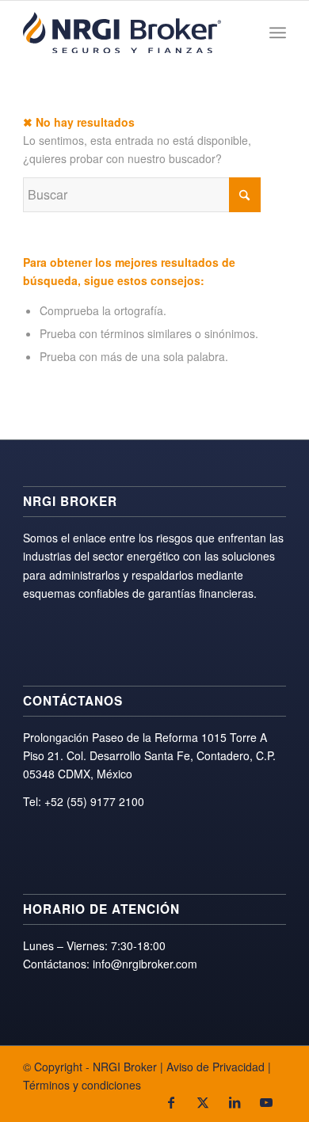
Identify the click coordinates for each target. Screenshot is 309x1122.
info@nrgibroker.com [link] (145, 964)
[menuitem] (277, 32)
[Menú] (277, 32)
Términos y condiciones (82, 1085)
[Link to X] (203, 1102)
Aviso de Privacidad (215, 1066)
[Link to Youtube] (266, 1102)
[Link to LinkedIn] (234, 1102)
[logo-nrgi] (128, 32)
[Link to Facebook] (171, 1102)
